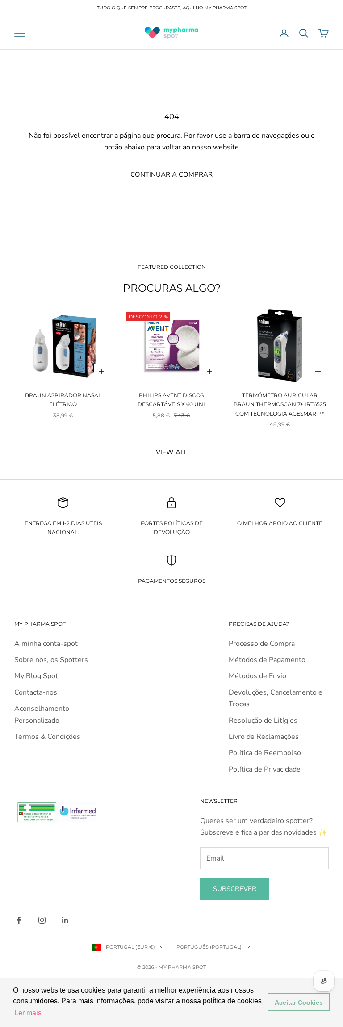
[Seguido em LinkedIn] (65, 920)
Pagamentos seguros (171, 580)
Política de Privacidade (265, 769)
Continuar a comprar (171, 174)
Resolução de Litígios (263, 721)
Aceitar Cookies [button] (299, 1002)
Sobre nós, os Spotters (51, 660)
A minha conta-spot (46, 644)
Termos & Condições (47, 737)
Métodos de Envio (257, 676)
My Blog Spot (36, 676)
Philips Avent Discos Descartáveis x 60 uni (171, 399)
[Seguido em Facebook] (18, 920)
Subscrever (234, 888)
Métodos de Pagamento (267, 660)
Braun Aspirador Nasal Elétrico (63, 399)
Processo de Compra (262, 644)
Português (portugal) (209, 947)
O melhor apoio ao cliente (279, 523)
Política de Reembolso (265, 753)
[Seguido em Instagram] (42, 920)
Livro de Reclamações (264, 737)
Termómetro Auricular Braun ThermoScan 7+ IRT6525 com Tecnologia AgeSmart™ (280, 404)
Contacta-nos (35, 692)
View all (172, 452)
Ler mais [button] (28, 1013)
